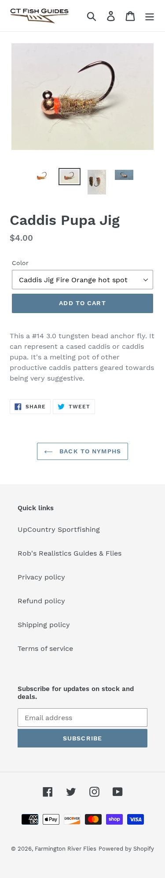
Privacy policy (41, 577)
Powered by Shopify (126, 848)
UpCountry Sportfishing (59, 529)
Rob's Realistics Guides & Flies (69, 553)
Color (20, 262)
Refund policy (41, 601)
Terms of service (45, 648)
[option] (42, 178)
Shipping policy (44, 624)
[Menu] (149, 16)
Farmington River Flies (65, 848)
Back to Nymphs (89, 451)
